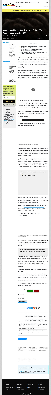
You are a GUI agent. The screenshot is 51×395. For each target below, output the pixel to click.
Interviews (25, 2)
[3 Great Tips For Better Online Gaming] (5, 51)
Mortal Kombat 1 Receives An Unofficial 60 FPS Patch (33, 348)
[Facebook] (28, 308)
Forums (17, 6)
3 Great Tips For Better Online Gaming (12, 51)
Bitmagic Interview (15, 10)
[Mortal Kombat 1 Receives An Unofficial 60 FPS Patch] (33, 343)
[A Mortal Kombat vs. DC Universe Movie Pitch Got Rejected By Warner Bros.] (33, 354)
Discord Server (21, 371)
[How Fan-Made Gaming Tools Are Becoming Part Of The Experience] (5, 46)
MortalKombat (32, 175)
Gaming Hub (30, 384)
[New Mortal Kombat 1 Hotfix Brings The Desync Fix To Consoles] (22, 343)
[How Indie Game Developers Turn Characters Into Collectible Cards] (5, 56)
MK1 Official (21, 294)
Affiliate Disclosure (20, 389)
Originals (20, 2)
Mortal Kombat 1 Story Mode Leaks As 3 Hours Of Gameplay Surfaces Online (22, 359)
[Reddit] (34, 308)
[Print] (39, 308)
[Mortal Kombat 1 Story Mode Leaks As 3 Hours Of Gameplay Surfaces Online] (22, 354)
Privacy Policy (19, 384)
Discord (40, 385)
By (3, 38)
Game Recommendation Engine (25, 10)
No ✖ (36, 291)
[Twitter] (30, 308)
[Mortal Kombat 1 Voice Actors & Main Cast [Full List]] (43, 343)
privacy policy (5, 105)
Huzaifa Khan (6, 38)
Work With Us (41, 389)
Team (7, 385)
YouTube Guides (42, 387)
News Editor (27, 315)
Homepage (8, 389)
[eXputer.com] (9, 4)
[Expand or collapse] (43, 120)
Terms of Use (19, 387)
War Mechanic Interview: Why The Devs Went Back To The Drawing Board (11, 72)
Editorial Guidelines (9, 387)
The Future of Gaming (35, 10)
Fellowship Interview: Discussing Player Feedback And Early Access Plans (12, 79)
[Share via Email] (36, 308)
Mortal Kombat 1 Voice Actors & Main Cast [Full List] (43, 348)
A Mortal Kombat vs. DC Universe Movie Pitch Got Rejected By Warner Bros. (33, 359)
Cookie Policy (19, 385)
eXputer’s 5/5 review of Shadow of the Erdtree (35, 242)
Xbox (46, 10)
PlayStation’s (42, 10)
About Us (7, 384)
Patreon (29, 387)
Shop (29, 385)
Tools (38, 2)
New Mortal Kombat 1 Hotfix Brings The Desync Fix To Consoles (22, 348)
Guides (30, 2)
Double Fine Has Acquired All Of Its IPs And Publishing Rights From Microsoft (12, 66)
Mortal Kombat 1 (22, 301)
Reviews (34, 2)
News (16, 2)
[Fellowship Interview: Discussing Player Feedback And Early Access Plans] (5, 78)
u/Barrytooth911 (24, 175)
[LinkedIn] (32, 308)
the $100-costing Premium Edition (28, 150)
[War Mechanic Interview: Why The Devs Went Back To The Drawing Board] (5, 72)
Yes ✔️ (30, 291)
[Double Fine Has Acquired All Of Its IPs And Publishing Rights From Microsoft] (5, 65)
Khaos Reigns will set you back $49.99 (37, 103)
